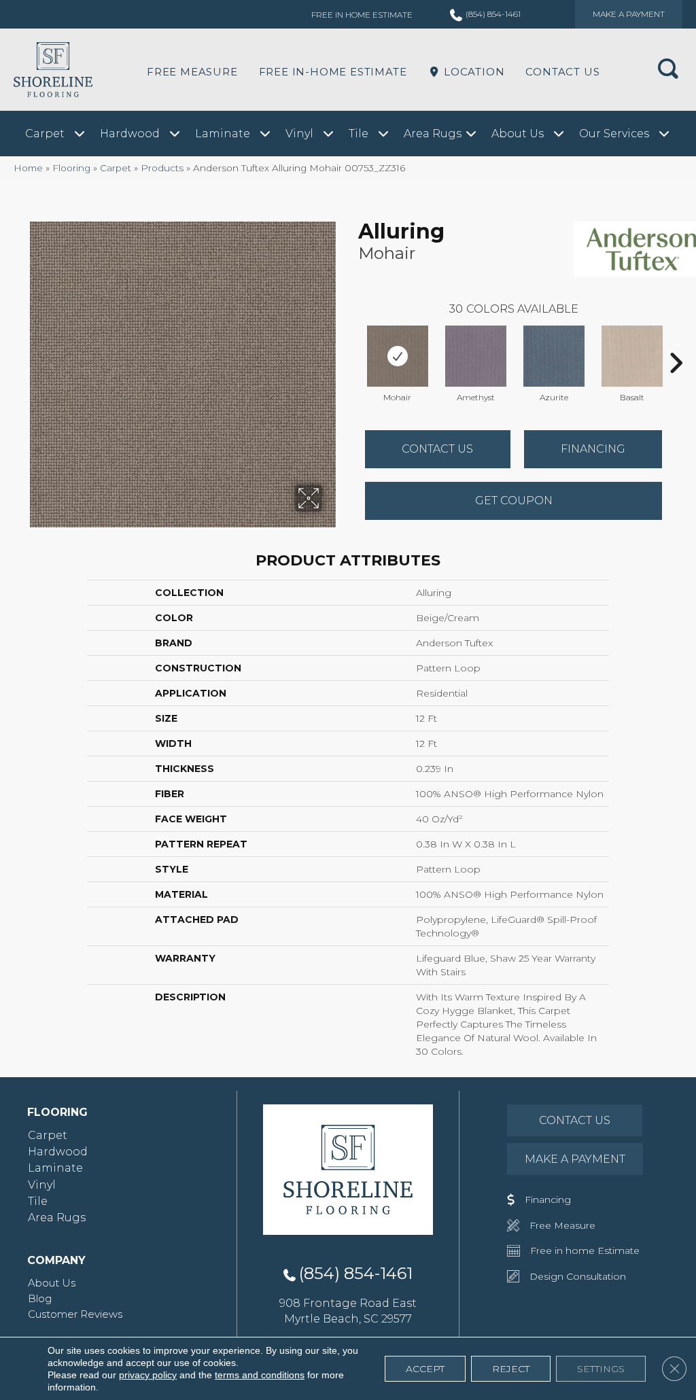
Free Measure (192, 71)
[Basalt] (632, 356)
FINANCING (593, 448)
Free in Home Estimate (362, 15)
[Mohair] (398, 356)
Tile (38, 1201)
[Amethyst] (476, 356)
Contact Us (562, 71)
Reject (510, 1369)
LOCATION (472, 71)
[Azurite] (554, 356)
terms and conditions (259, 1374)
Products (162, 167)
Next (675, 342)
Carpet (115, 167)
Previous (351, 342)
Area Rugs (57, 1217)
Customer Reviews (75, 1314)
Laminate (55, 1167)
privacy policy (148, 1374)
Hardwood (58, 1151)
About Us (51, 1282)
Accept (425, 1369)
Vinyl (42, 1184)
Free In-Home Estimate (333, 71)
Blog (40, 1298)
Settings (601, 1369)
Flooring (71, 167)
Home (28, 167)
